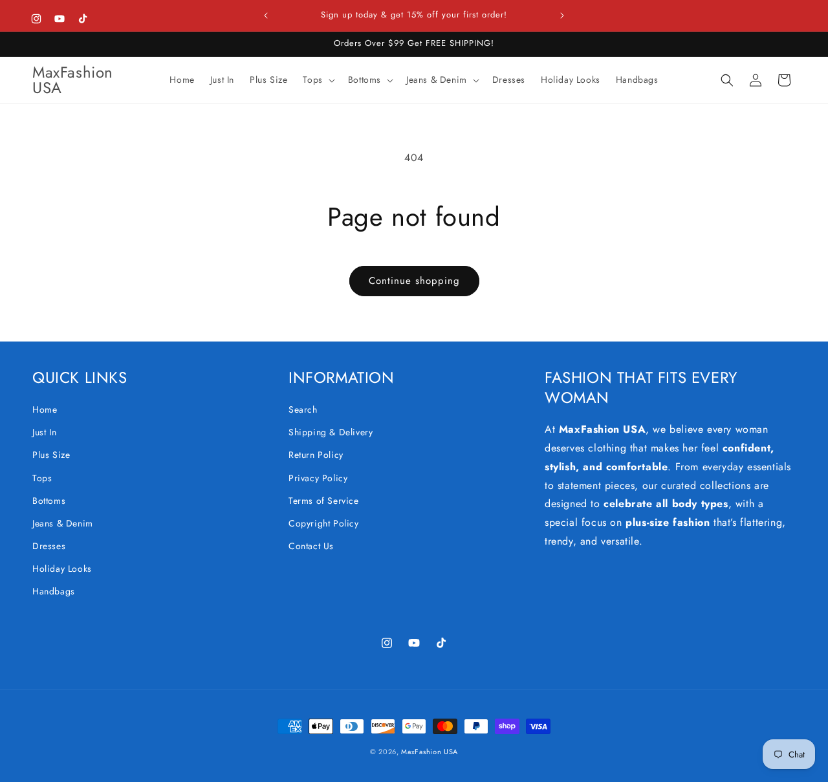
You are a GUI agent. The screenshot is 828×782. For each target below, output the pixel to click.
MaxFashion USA (429, 751)
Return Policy (316, 454)
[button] (317, 79)
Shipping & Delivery (331, 432)
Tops (42, 478)
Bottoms (48, 500)
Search (303, 409)
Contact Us (311, 545)
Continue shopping (414, 281)
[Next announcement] (562, 15)
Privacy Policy (318, 478)
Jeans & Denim (62, 523)
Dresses (48, 545)
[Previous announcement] (266, 15)
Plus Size (51, 454)
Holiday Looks (62, 568)
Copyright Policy (324, 523)
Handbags (53, 591)
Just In (44, 432)
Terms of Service (324, 500)
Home (44, 409)
